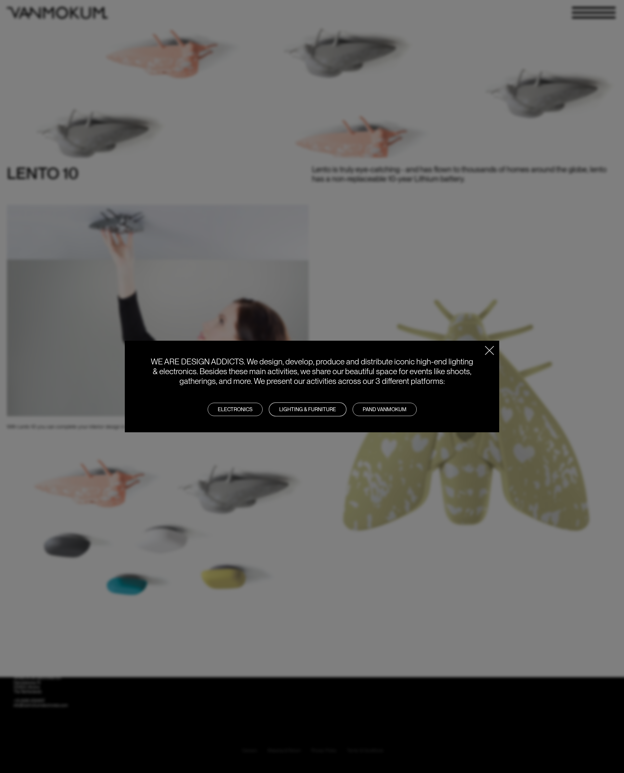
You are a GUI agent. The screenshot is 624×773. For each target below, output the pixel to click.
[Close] (489, 350)
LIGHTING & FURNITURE (307, 409)
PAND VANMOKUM (385, 409)
